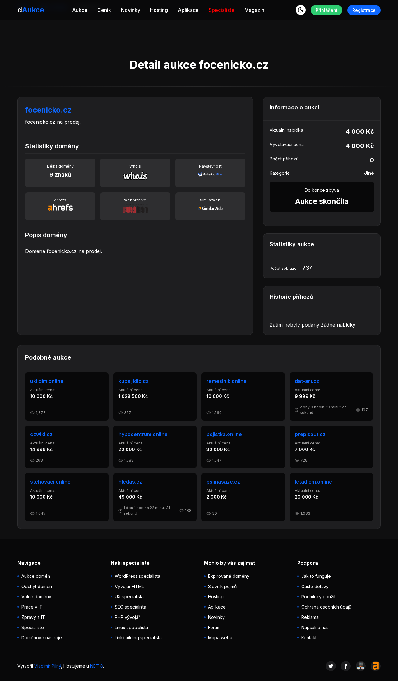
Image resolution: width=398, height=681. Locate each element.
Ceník (104, 10)
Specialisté (221, 10)
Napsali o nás (315, 627)
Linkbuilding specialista (138, 637)
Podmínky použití (318, 596)
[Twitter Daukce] (331, 666)
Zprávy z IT (33, 617)
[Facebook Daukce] (346, 666)
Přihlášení (326, 10)
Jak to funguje (316, 576)
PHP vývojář (127, 617)
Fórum (214, 627)
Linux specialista (131, 627)
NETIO (96, 666)
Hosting (159, 10)
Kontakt (309, 637)
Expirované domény (228, 576)
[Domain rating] (376, 666)
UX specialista (129, 596)
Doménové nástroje (41, 637)
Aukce (79, 10)
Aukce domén (35, 576)
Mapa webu (220, 637)
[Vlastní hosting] (361, 666)
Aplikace (188, 10)
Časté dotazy (315, 586)
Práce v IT (32, 607)
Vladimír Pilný (47, 666)
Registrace (364, 10)
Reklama (310, 617)
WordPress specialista (137, 576)
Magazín (254, 10)
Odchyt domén (36, 586)
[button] (301, 10)
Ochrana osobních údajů (326, 607)
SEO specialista (130, 607)
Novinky (130, 10)
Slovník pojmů (222, 586)
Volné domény (36, 596)
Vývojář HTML (129, 586)
